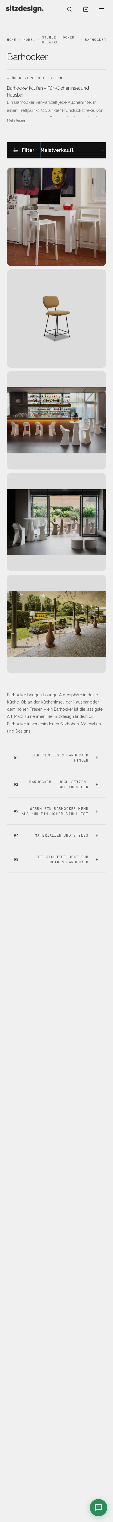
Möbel (29, 39)
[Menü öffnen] (101, 9)
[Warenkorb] (85, 9)
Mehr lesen (16, 120)
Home (11, 39)
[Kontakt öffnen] (98, 1507)
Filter (28, 150)
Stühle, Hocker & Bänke (58, 39)
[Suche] (69, 9)
